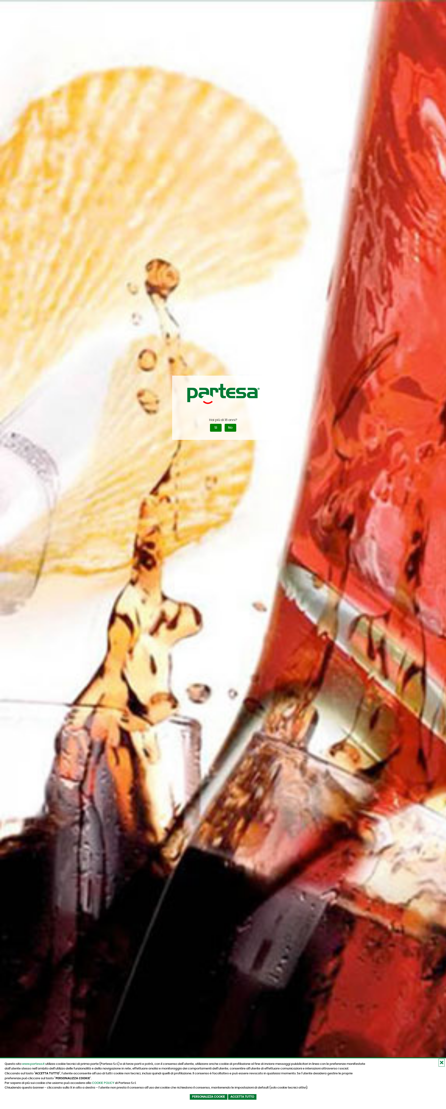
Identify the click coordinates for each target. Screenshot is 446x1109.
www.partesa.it (33, 1064)
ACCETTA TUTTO (242, 1096)
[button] (442, 1063)
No (230, 427)
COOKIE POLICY (103, 1083)
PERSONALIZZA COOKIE (208, 1096)
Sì (215, 427)
